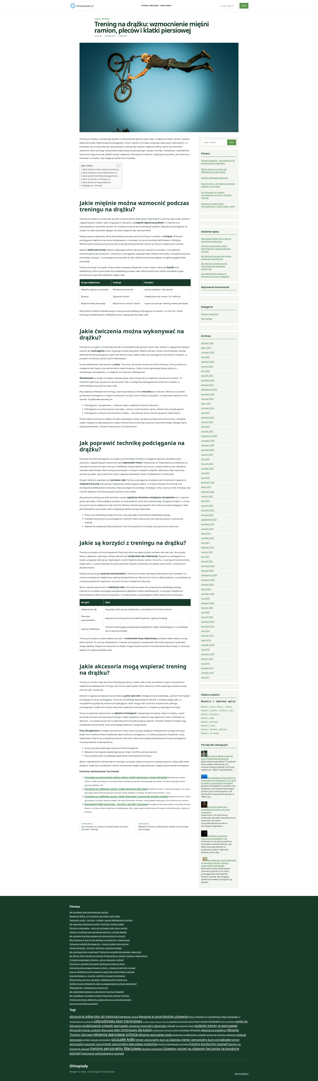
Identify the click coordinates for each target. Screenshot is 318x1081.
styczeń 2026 (207, 375)
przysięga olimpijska (189, 1030)
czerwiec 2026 (207, 352)
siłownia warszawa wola (155, 1035)
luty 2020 (205, 612)
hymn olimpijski (228, 1021)
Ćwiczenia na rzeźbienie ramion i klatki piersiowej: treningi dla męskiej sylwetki (126, 796)
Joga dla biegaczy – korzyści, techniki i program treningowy (97, 976)
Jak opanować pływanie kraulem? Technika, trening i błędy (97, 924)
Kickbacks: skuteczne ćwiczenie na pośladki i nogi (214, 837)
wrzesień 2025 (208, 394)
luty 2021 (205, 556)
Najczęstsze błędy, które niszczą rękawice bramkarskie (216, 240)
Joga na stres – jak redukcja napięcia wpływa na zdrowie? (218, 185)
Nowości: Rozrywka (209, 722)
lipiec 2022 (206, 487)
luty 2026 (205, 371)
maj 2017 (205, 677)
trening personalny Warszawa (115, 1048)
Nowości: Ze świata (210, 733)
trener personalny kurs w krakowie (206, 1040)
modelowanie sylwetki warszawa (105, 1026)
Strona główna (241, 1073)
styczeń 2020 (207, 617)
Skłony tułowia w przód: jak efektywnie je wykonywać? (214, 170)
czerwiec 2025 (207, 408)
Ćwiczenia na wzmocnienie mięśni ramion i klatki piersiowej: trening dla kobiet (125, 777)
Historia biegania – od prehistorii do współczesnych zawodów (218, 162)
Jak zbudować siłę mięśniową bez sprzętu (89, 912)
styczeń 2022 (207, 505)
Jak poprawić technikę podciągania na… (101, 176)
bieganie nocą (128, 1017)
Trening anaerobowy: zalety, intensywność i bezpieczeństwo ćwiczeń (216, 249)
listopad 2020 (207, 570)
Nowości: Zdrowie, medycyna (214, 729)
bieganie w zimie (150, 1016)
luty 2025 (205, 426)
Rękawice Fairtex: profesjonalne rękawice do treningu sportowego (163, 827)
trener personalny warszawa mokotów (130, 1044)
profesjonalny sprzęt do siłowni (165, 1030)
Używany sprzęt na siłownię (184, 1048)
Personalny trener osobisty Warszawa (91, 1030)
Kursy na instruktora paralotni (84, 1003)
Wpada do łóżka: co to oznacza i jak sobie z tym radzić (95, 916)
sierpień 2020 (207, 584)
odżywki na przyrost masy (180, 1025)
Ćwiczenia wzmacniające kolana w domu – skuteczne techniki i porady (102, 968)
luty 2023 (205, 477)
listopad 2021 (207, 515)
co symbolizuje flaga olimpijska (221, 1016)
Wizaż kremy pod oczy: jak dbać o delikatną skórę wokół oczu (98, 980)
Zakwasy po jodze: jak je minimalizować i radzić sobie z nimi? (218, 205)
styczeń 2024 (207, 463)
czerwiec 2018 (207, 645)
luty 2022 (205, 501)
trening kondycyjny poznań (209, 1044)
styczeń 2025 (207, 431)
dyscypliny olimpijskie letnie (181, 1021)
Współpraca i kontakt (92, 185)
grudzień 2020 (208, 566)
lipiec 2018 (206, 640)
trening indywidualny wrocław (173, 1044)
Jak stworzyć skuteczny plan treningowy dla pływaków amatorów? (214, 266)
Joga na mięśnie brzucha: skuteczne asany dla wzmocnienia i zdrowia (102, 972)
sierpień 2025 (207, 398)
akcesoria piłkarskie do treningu (94, 1016)
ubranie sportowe (151, 1049)
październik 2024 (209, 436)
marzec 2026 (207, 366)
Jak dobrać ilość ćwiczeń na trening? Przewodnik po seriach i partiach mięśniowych (108, 956)
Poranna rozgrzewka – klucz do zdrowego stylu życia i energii (98, 928)
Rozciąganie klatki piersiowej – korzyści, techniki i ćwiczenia (116, 804)
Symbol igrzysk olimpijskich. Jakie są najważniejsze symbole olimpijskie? (103, 984)
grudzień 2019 (208, 621)
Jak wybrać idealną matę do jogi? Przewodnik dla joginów (217, 757)
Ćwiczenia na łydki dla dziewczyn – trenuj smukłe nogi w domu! (99, 944)
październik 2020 (209, 575)
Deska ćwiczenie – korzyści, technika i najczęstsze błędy (96, 948)
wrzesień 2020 (208, 580)
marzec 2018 (207, 658)
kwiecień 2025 (207, 417)
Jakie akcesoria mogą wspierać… (97, 182)
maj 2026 (205, 357)
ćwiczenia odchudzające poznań (102, 1053)
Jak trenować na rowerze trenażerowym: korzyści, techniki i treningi (105, 827)
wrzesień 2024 (208, 440)
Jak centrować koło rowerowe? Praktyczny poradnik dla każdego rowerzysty (105, 952)
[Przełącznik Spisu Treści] (117, 166)
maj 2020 (205, 598)
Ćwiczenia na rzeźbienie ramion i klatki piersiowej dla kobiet (116, 788)
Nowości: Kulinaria (210, 714)
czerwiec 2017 (207, 672)
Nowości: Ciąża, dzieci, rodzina (216, 707)
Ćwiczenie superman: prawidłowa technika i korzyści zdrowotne (215, 810)
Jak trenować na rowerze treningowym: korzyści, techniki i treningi (216, 195)
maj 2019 (205, 631)
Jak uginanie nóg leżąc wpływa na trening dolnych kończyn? (97, 936)
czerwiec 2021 (207, 538)
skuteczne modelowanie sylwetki (189, 1034)
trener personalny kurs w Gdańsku (158, 1040)
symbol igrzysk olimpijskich (97, 1039)
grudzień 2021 (208, 510)
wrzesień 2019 (208, 626)
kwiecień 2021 (207, 547)
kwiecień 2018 (207, 654)
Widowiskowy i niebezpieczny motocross (89, 987)
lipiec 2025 (206, 403)
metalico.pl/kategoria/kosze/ (214, 178)
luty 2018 (205, 663)
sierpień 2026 (207, 343)
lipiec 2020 (206, 589)
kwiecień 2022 (207, 491)
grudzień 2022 (208, 482)
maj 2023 (205, 473)
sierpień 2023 (207, 468)
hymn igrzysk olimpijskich (207, 1021)
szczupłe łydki (123, 1039)
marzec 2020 (207, 607)
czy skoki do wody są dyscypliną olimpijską (156, 1022)
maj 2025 (205, 412)
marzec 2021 (207, 552)
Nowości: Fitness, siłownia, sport (217, 710)
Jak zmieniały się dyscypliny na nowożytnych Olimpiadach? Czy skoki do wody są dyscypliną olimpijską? (218, 780)
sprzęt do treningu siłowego (221, 1034)
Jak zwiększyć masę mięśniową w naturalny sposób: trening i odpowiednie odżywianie (218, 863)
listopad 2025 (207, 385)
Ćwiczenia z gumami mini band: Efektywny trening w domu (97, 964)
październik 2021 (209, 519)
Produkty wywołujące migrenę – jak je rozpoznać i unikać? (97, 960)
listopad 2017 (207, 668)
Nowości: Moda (207, 718)
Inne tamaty (166, 5)
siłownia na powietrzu (214, 1030)
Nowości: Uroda (208, 725)
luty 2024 (205, 459)
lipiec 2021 (206, 533)
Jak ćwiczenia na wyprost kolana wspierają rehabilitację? (216, 257)
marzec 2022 (207, 496)
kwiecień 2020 (207, 603)
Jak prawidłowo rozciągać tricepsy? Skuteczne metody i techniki (99, 995)
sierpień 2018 (207, 635)
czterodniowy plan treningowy (118, 1021)
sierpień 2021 (207, 529)
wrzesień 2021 (208, 524)
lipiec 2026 (206, 347)
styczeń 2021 (207, 561)
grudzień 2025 (208, 380)
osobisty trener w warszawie (216, 1025)
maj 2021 (205, 542)
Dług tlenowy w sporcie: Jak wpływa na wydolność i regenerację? (100, 940)
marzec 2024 (207, 454)
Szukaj (244, 5)
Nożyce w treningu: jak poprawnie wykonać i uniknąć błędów (98, 932)
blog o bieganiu (196, 1016)
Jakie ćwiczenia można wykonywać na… (100, 172)
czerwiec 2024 (207, 445)
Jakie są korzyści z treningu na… (97, 179)
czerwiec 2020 (207, 593)
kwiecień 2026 (207, 361)
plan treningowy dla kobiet (133, 1030)
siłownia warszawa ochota (115, 1034)
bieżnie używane (175, 1016)
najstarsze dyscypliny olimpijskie (147, 1026)
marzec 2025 (207, 422)
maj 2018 (205, 649)
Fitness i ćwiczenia (150, 5)
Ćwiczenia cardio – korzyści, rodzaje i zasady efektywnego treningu (101, 920)
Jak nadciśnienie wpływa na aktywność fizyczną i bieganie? (215, 275)
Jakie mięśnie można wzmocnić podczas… (101, 169)
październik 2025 (209, 389)
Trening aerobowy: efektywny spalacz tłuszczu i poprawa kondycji (100, 999)
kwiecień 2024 (207, 450)
